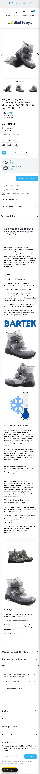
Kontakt (20, 2)
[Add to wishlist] (36, 101)
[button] (16, 13)
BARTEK (10, 113)
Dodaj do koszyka (27, 178)
